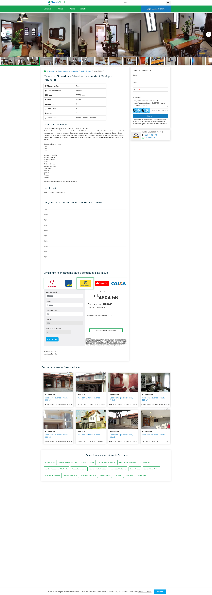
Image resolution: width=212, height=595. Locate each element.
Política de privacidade (160, 119)
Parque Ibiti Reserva (52, 475)
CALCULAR (52, 339)
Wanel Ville (142, 475)
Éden (92, 462)
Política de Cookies (144, 592)
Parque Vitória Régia (88, 475)
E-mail (135, 82)
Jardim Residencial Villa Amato (56, 469)
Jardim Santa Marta (79, 469)
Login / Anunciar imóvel (156, 9)
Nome (135, 75)
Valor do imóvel (51, 292)
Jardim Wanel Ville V (151, 469)
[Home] (56, 3)
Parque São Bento (70, 475)
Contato (83, 9)
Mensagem (137, 97)
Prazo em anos (51, 310)
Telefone (136, 90)
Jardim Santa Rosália (98, 469)
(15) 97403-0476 (151, 135)
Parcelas (49, 319)
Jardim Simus (135, 469)
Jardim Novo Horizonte (127, 462)
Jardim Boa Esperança (106, 462)
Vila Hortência (105, 475)
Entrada (48, 301)
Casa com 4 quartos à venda (89, 435)
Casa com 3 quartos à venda (153, 435)
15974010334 (150, 138)
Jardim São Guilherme (118, 469)
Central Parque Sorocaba (68, 462)
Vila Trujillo (130, 475)
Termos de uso (147, 119)
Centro (83, 462)
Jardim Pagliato (145, 462)
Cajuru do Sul (50, 462)
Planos (72, 9)
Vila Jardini (118, 475)
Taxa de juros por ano (53, 328)
